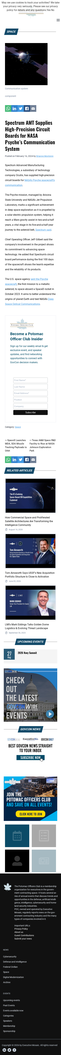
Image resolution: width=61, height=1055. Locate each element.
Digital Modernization (13, 977)
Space (18, 427)
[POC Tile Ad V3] (30, 798)
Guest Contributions (24, 935)
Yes (49, 10)
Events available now (13, 1010)
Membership (9, 1026)
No (52, 10)
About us (18, 932)
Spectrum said (43, 229)
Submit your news (23, 938)
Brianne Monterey (44, 156)
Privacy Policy (21, 929)
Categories (8, 1015)
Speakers (7, 1021)
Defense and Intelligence (15, 961)
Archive (6, 982)
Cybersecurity (9, 956)
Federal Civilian (10, 967)
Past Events (9, 1005)
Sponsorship (9, 1031)
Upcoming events (11, 1000)
